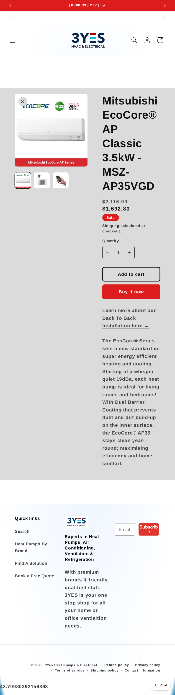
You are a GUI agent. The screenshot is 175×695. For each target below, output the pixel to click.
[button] (12, 40)
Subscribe (148, 529)
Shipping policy (104, 670)
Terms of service (70, 670)
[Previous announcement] (10, 6)
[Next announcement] (165, 6)
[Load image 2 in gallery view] (42, 180)
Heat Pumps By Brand (31, 547)
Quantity (110, 241)
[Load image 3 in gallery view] (61, 180)
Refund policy (116, 665)
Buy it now (131, 291)
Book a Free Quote (34, 576)
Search (22, 531)
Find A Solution (31, 563)
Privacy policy (147, 665)
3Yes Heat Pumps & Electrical (71, 665)
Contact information (142, 670)
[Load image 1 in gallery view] (23, 180)
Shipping (110, 226)
